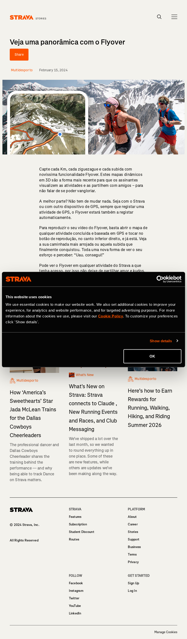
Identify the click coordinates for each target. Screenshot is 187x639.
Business (134, 547)
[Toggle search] (159, 17)
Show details (161, 341)
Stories (133, 532)
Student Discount (81, 532)
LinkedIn (75, 613)
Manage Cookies (165, 632)
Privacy (133, 562)
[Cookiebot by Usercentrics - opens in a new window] (160, 279)
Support (133, 539)
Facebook (76, 583)
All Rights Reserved (24, 540)
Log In (132, 591)
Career (133, 524)
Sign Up (133, 583)
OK (152, 356)
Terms (132, 554)
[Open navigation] (174, 17)
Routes (74, 539)
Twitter (74, 598)
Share (19, 54)
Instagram (76, 591)
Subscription (78, 524)
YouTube (75, 606)
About (132, 517)
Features (75, 517)
